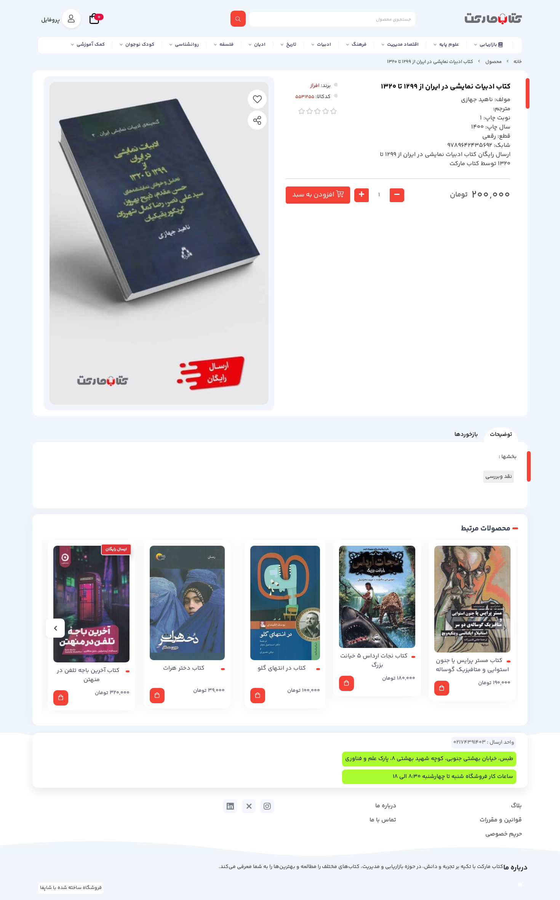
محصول (493, 62)
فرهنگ (359, 44)
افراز (315, 86)
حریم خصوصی (503, 834)
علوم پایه (449, 44)
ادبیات (324, 44)
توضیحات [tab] (501, 434)
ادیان (260, 44)
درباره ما (385, 806)
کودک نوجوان (139, 44)
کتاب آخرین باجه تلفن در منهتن (88, 675)
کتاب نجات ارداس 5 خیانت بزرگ (374, 661)
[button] (504, 628)
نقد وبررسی (498, 476)
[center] (238, 19)
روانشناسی (187, 44)
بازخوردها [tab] (466, 434)
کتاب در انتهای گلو (282, 668)
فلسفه (226, 44)
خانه (518, 62)
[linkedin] (230, 806)
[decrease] (397, 195)
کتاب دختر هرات (184, 668)
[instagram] (267, 806)
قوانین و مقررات (501, 820)
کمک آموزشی (91, 44)
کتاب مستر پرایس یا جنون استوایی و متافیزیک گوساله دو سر (472, 665)
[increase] (361, 195)
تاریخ (291, 44)
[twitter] (249, 806)
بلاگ (516, 806)
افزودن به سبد (314, 195)
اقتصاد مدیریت (403, 44)
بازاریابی (489, 44)
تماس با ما (383, 820)
